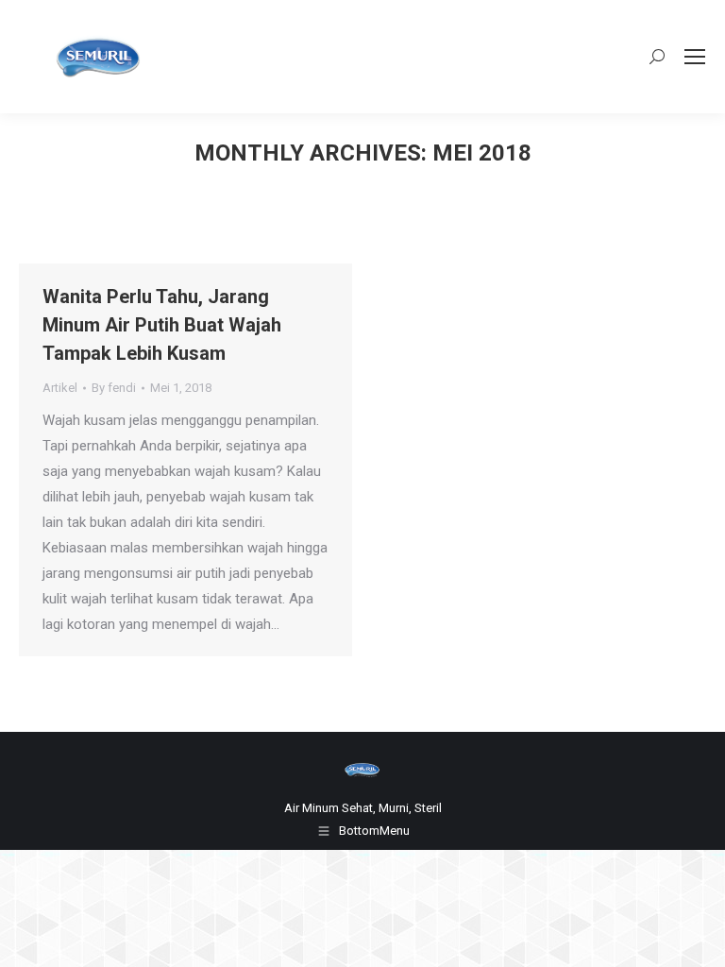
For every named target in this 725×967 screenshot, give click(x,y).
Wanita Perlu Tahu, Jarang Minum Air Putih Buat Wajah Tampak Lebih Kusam (161, 325)
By (114, 388)
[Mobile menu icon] (694, 56)
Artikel (59, 388)
